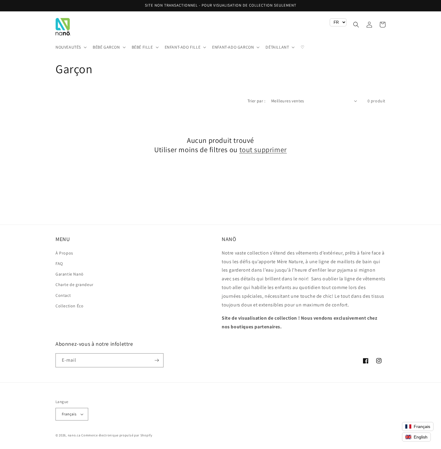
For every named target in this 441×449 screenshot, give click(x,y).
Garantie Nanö (70, 274)
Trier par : (256, 101)
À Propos (64, 253)
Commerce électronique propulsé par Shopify (116, 435)
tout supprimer (263, 149)
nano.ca (74, 435)
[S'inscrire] (156, 360)
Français (69, 414)
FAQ (59, 263)
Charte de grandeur (75, 284)
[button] (70, 47)
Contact (63, 295)
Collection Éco (69, 306)
